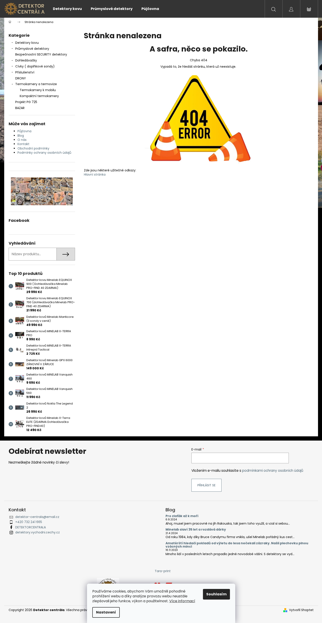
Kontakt (23, 144)
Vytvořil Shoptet (301, 610)
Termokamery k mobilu (38, 90)
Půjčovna (24, 131)
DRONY (20, 78)
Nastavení (106, 612)
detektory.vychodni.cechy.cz (37, 532)
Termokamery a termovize (36, 84)
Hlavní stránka (95, 174)
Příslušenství (24, 72)
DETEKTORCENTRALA (30, 527)
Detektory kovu (27, 42)
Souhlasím (216, 594)
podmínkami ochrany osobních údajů (272, 470)
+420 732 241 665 (28, 522)
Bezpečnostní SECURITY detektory (41, 54)
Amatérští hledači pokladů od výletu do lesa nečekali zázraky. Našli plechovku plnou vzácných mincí (237, 545)
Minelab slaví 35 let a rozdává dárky (196, 529)
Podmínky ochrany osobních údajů (44, 152)
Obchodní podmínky (33, 148)
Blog (20, 135)
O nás (22, 140)
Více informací (182, 601)
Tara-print (163, 571)
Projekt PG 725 (26, 102)
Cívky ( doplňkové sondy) (35, 66)
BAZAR (20, 108)
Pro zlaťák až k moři (182, 516)
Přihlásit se (206, 485)
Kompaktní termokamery (39, 96)
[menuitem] (67, 9)
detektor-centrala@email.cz (37, 517)
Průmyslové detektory (32, 48)
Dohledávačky (26, 60)
